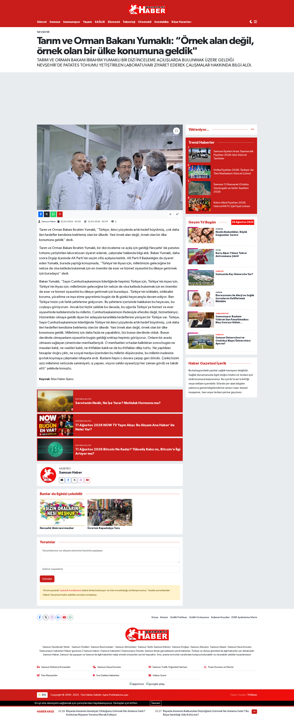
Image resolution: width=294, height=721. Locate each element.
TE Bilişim (252, 695)
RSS (44, 695)
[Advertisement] (147, 98)
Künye (155, 617)
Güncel (42, 21)
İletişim (164, 617)
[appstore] (137, 684)
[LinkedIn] (58, 617)
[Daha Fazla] (60, 214)
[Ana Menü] (255, 22)
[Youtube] (87, 480)
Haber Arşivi (159, 675)
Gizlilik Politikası (178, 617)
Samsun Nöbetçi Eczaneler (56, 667)
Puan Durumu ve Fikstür (221, 667)
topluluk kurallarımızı (70, 590)
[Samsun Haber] (48, 474)
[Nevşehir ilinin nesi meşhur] (62, 512)
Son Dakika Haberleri (107, 675)
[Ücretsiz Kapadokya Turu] (109, 512)
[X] (46, 617)
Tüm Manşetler (49, 675)
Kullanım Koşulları (220, 617)
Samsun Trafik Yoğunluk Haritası (169, 667)
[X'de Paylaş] (47, 214)
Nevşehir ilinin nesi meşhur (57, 528)
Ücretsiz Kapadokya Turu (103, 528)
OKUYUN (143, 703)
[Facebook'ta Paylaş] (40, 214)
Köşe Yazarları (181, 21)
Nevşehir (43, 32)
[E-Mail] (62, 480)
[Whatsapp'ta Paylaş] (53, 214)
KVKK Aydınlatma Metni (244, 617)
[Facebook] (68, 480)
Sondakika (161, 21)
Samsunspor (71, 21)
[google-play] (155, 684)
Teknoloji (129, 21)
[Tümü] (252, 129)
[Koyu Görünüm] (251, 21)
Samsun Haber (49, 222)
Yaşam (87, 21)
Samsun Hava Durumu (109, 667)
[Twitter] (74, 480)
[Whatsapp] (70, 617)
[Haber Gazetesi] (147, 9)
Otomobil (144, 21)
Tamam (155, 703)
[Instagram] (81, 480)
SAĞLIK (100, 21)
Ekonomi (114, 21)
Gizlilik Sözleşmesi (199, 617)
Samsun (55, 21)
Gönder (47, 579)
